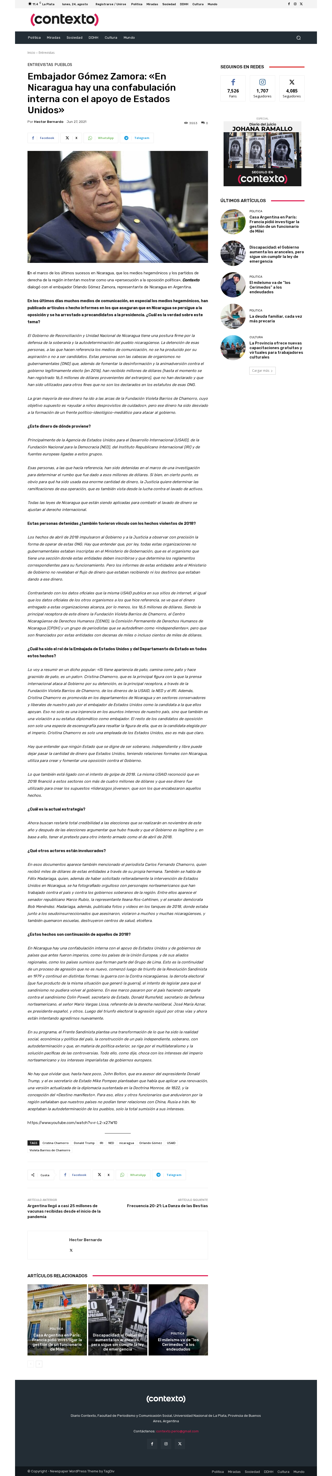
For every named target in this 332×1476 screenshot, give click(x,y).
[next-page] (39, 1364)
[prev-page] (30, 1364)
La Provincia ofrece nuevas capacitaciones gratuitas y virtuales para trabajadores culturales (276, 350)
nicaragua (126, 1143)
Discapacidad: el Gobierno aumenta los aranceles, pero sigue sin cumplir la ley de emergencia (117, 1342)
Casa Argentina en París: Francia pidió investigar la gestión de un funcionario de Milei (57, 1342)
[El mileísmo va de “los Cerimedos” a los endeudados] (178, 1319)
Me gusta (233, 79)
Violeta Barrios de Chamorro (50, 1150)
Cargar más (260, 370)
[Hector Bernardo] (48, 1245)
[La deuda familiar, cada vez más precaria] (233, 316)
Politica (56, 1328)
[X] (301, 4)
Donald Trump (84, 1143)
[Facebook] (289, 4)
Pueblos (63, 65)
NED (111, 1143)
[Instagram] (295, 4)
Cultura (256, 337)
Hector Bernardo (48, 121)
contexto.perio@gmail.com (177, 1431)
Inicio (31, 52)
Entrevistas (46, 52)
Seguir (262, 79)
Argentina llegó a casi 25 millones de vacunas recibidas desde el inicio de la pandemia (64, 1211)
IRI (101, 1143)
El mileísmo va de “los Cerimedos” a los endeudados (178, 1345)
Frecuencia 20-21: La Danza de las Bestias (167, 1206)
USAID (171, 1143)
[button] (298, 38)
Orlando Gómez (150, 1143)
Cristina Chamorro (56, 1143)
